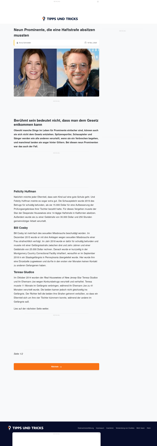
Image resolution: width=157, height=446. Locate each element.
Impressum (100, 428)
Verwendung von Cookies (125, 428)
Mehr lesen (141, 428)
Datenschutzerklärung (86, 428)
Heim (149, 428)
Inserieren (110, 428)
